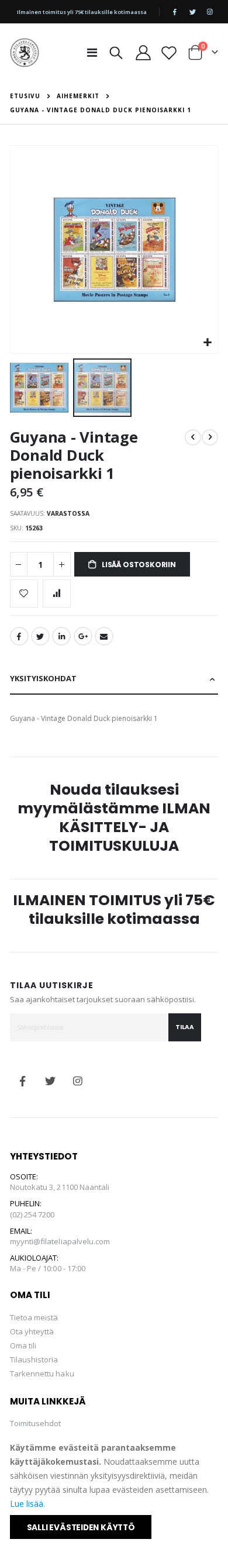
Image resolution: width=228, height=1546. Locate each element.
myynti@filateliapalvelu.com (60, 1241)
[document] (115, 1490)
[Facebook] (174, 11)
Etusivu (25, 96)
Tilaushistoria (34, 1359)
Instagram (77, 1081)
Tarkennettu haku (42, 1373)
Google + (83, 636)
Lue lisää (26, 1503)
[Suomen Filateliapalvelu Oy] (24, 52)
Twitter (40, 636)
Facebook (19, 636)
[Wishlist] (169, 52)
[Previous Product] (193, 437)
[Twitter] (192, 11)
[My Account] (143, 52)
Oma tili (23, 1345)
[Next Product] (210, 437)
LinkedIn (61, 636)
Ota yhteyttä (32, 1331)
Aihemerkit (78, 96)
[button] (207, 343)
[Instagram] (209, 11)
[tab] (114, 679)
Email (104, 636)
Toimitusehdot (35, 1423)
